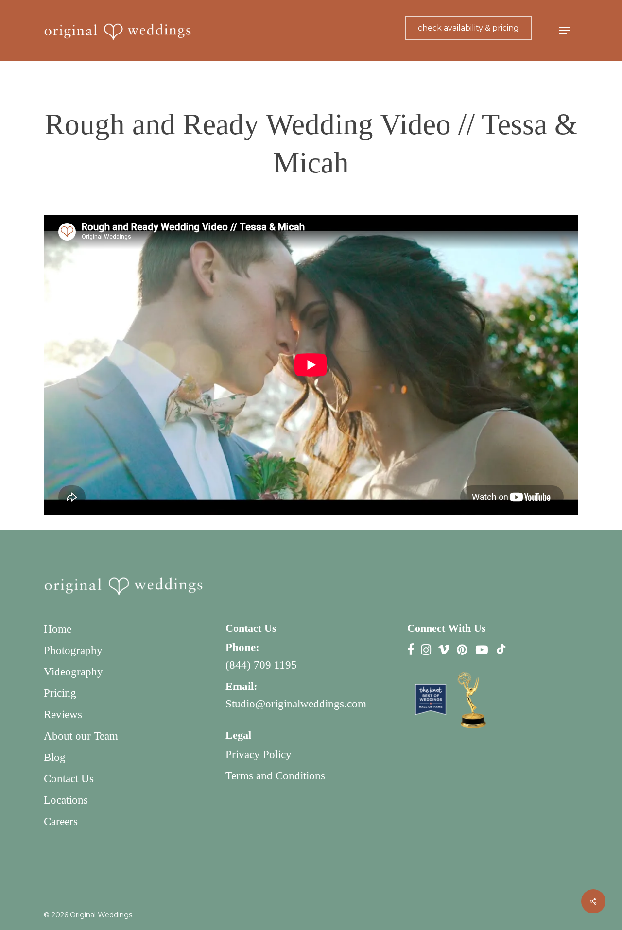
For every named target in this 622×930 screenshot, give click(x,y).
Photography (73, 650)
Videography (73, 672)
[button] (564, 31)
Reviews (63, 714)
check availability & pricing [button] (468, 28)
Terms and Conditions (275, 776)
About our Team (81, 736)
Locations (66, 800)
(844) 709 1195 (261, 665)
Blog (55, 757)
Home (57, 629)
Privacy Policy (258, 754)
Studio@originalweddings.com (295, 704)
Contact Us (69, 779)
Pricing (60, 693)
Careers (61, 821)
